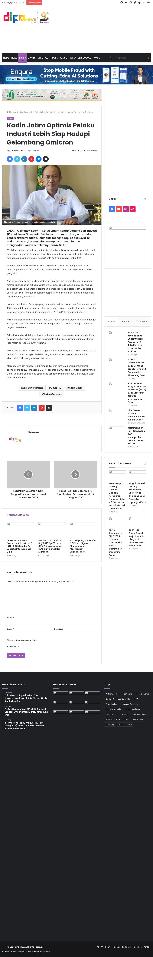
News (14, 58)
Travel (54, 58)
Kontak (147, 947)
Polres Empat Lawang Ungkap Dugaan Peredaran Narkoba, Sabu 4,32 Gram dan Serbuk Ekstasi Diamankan (117, 496)
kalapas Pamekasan (131, 704)
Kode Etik (126, 947)
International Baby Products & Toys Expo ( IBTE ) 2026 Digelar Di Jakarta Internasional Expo (19, 546)
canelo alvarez (142, 694)
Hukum (96, 58)
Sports (31, 58)
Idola (73, 58)
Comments (141, 321)
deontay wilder (124, 699)
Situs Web (58, 629)
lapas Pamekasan (133, 709)
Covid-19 (56, 387)
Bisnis (22, 58)
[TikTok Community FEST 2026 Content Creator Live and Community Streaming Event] (117, 363)
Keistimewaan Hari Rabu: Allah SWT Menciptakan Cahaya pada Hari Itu (136, 435)
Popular (112, 321)
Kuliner (64, 58)
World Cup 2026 (125, 724)
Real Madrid (138, 719)
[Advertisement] (102, 29)
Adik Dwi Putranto (32, 387)
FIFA (136, 699)
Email (10, 629)
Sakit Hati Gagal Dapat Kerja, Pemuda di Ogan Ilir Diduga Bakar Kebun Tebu (136, 537)
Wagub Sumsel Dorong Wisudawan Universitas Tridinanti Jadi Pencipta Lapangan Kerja (137, 493)
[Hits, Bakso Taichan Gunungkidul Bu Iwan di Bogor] (117, 414)
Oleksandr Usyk (139, 714)
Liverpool (124, 714)
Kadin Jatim (75, 387)
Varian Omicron (52, 394)
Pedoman (137, 947)
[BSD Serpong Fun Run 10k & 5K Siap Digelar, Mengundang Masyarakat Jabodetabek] (83, 530)
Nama (10, 617)
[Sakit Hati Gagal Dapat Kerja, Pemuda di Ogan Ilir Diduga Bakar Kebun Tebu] (137, 522)
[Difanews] (25, 18)
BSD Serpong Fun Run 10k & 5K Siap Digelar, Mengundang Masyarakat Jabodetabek (83, 546)
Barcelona (128, 694)
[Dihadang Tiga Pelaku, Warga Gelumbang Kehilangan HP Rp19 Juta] (60, 695)
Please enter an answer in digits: (22, 640)
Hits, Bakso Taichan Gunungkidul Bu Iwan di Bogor (136, 415)
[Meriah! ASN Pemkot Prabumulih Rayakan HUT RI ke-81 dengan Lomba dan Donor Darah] (76, 714)
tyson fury (110, 724)
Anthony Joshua (113, 694)
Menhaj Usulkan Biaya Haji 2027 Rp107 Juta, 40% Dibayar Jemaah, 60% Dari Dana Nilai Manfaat (50, 546)
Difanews (16, 151)
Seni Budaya (84, 58)
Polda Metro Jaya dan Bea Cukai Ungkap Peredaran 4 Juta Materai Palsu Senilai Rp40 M (135, 342)
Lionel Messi (111, 714)
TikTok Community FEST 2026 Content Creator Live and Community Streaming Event (137, 367)
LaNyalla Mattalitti (113, 709)
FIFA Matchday (112, 704)
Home (6, 58)
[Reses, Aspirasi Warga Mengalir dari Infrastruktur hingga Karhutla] (92, 822)
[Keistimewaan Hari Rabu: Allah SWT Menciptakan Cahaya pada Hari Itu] (117, 432)
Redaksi (116, 947)
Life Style (43, 58)
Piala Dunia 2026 (113, 719)
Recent (126, 321)
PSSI (126, 719)
